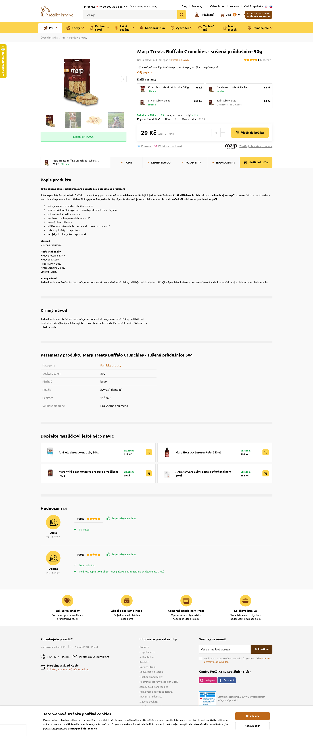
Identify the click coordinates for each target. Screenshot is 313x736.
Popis (128, 162)
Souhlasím (252, 716)
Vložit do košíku (252, 132)
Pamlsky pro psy (78, 37)
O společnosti (147, 652)
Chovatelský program (151, 671)
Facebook (229, 680)
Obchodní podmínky (150, 676)
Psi (63, 37)
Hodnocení (225, 162)
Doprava (144, 646)
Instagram (210, 680)
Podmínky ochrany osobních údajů (158, 681)
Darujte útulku (147, 666)
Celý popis (143, 72)
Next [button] (124, 79)
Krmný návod (160, 162)
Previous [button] (43, 79)
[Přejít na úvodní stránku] (57, 10)
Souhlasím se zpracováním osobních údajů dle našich (237, 660)
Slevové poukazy (148, 701)
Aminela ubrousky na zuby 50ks (79, 452)
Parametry (193, 162)
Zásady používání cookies (153, 686)
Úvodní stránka (49, 37)
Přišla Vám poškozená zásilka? (156, 691)
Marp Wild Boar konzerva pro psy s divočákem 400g (88, 473)
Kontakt (234, 6)
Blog (184, 6)
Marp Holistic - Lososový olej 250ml (198, 452)
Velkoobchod (217, 6)
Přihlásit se (261, 649)
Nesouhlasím (252, 725)
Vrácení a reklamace (150, 696)
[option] (83, 79)
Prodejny (198, 6)
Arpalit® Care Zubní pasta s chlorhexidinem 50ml (203, 473)
